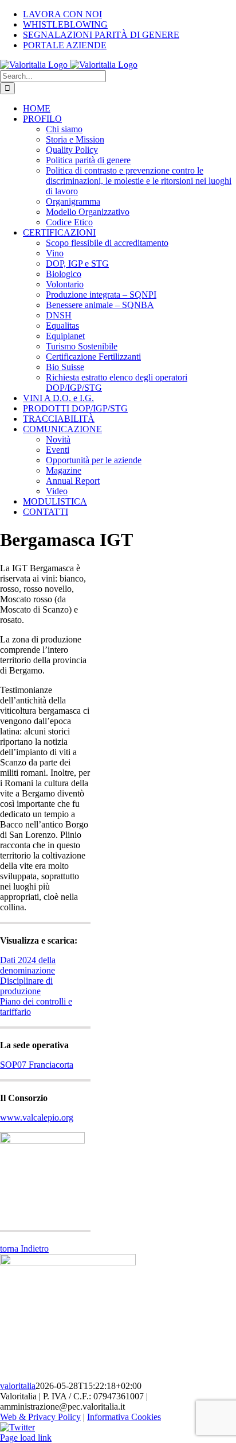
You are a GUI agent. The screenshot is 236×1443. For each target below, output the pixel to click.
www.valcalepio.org (36, 1117)
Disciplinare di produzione (26, 986)
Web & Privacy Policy (40, 1417)
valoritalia (18, 1386)
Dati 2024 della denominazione (28, 965)
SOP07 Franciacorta (36, 1064)
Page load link (26, 1437)
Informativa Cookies (124, 1417)
